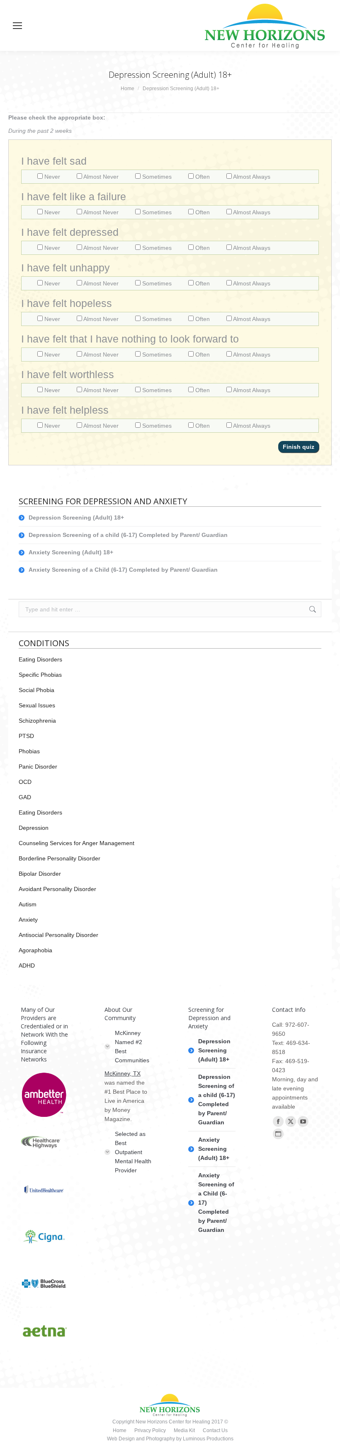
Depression (34, 827)
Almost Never (101, 176)
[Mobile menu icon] (17, 26)
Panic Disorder (38, 766)
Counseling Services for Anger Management (76, 843)
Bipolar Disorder (40, 873)
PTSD (26, 736)
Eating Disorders (40, 659)
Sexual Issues (37, 705)
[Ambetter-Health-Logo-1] (44, 1095)
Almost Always (251, 176)
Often (202, 176)
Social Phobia (36, 690)
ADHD (27, 965)
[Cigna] (44, 1236)
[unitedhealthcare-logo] (44, 1189)
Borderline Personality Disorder (59, 858)
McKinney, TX (122, 1073)
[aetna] (44, 1331)
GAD (25, 797)
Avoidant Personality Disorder (57, 889)
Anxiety (28, 919)
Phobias (29, 751)
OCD (25, 782)
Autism (27, 904)
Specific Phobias (40, 674)
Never (52, 176)
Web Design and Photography (141, 1439)
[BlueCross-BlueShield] (44, 1284)
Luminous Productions (208, 1439)
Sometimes (157, 176)
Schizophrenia (37, 720)
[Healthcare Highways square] (44, 1142)
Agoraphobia (35, 950)
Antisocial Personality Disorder (58, 935)
